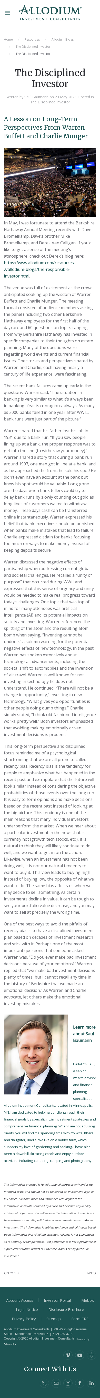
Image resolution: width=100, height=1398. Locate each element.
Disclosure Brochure (66, 1309)
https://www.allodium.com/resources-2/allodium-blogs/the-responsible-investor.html (39, 269)
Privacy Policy (24, 1318)
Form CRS (79, 1318)
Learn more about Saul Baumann (84, 1033)
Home (8, 39)
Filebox (87, 1300)
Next (90, 1273)
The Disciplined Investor (33, 46)
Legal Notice (27, 1309)
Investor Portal (57, 1300)
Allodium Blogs (63, 39)
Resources (32, 39)
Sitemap (53, 1318)
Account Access (19, 1300)
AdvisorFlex (10, 1344)
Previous (12, 1273)
